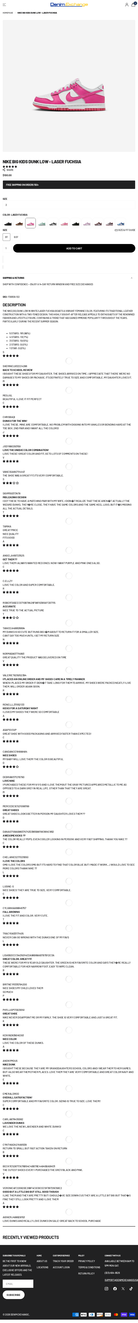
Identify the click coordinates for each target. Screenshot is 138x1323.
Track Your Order (63, 1261)
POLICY (81, 1255)
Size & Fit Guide (126, 230)
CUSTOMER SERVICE (61, 1255)
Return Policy (86, 1273)
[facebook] (115, 1289)
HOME (39, 1255)
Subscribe (14, 1294)
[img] (11, 355)
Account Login (61, 1267)
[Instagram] (106, 1289)
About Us (42, 1261)
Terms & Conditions (89, 1267)
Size (5, 198)
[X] (123, 1288)
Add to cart (74, 248)
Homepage (8, 12)
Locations (42, 1267)
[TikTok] (131, 1289)
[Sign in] (127, 5)
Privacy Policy (86, 1261)
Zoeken (43, 4)
